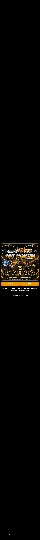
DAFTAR (10, 284)
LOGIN (29, 284)
